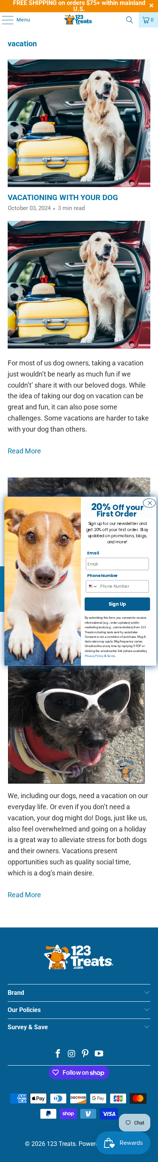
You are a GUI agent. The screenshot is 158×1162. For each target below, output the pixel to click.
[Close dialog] (148, 503)
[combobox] (93, 586)
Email (93, 553)
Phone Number (102, 576)
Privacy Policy (94, 655)
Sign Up (117, 604)
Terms (111, 655)
